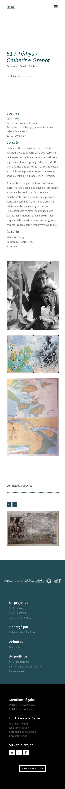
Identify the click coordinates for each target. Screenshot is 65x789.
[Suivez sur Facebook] (26, 752)
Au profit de (18, 656)
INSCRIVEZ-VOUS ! (32, 768)
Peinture (33, 66)
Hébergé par (18, 627)
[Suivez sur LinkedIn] (19, 752)
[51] (33, 456)
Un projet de (18, 602)
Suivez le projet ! (21, 745)
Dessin (23, 66)
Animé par (17, 641)
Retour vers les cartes (21, 76)
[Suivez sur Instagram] (12, 752)
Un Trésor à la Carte (24, 718)
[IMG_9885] (33, 372)
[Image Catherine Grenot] (33, 330)
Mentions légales (22, 700)
